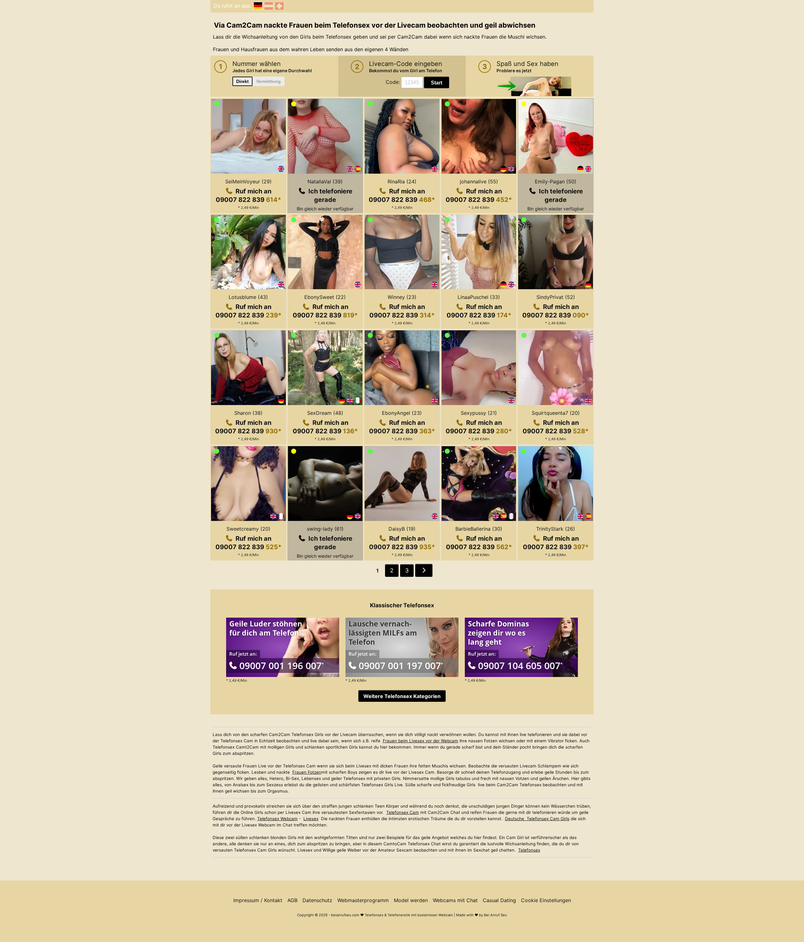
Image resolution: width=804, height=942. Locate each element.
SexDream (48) (325, 413)
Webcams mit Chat (455, 900)
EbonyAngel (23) (402, 413)
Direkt (242, 81)
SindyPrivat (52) (555, 297)
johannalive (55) (479, 181)
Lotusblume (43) (248, 297)
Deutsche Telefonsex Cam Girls (537, 818)
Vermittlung (268, 81)
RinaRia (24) (402, 181)
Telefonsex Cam (402, 812)
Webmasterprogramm (363, 900)
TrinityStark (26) (555, 529)
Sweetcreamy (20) (248, 529)
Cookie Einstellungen (546, 900)
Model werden (411, 900)
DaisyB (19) (402, 529)
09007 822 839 (248, 199)
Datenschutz (317, 900)
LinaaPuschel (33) (479, 297)
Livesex (310, 818)
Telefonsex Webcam (277, 818)
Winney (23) (402, 297)
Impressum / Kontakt (257, 900)
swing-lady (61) (325, 529)
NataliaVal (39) (325, 181)
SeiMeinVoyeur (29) (248, 181)
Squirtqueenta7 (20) (556, 413)
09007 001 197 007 (401, 665)
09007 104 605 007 (520, 665)
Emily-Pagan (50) (555, 181)
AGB (292, 900)
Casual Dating (499, 900)
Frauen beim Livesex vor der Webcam (420, 740)
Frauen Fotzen (306, 772)
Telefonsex (529, 850)
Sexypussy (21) (479, 413)
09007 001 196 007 (281, 665)
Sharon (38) (248, 413)
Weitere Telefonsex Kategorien (402, 696)
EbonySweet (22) (325, 297)
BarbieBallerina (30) (478, 529)
